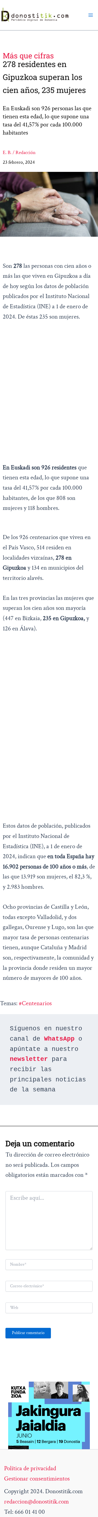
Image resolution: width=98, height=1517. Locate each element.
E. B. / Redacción (19, 152)
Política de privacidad (30, 1468)
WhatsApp (59, 1038)
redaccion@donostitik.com (36, 1502)
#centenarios (35, 1003)
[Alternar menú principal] (90, 15)
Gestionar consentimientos (37, 1479)
